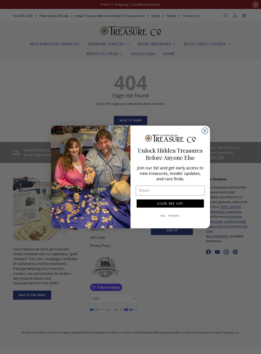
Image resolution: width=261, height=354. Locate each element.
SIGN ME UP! (170, 203)
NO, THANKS (170, 215)
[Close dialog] (205, 131)
